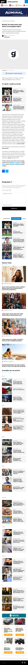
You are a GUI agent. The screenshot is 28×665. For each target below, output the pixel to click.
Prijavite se (14, 208)
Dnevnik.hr (6, 5)
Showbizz (20, 5)
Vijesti (13, 5)
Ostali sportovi (13, 2)
